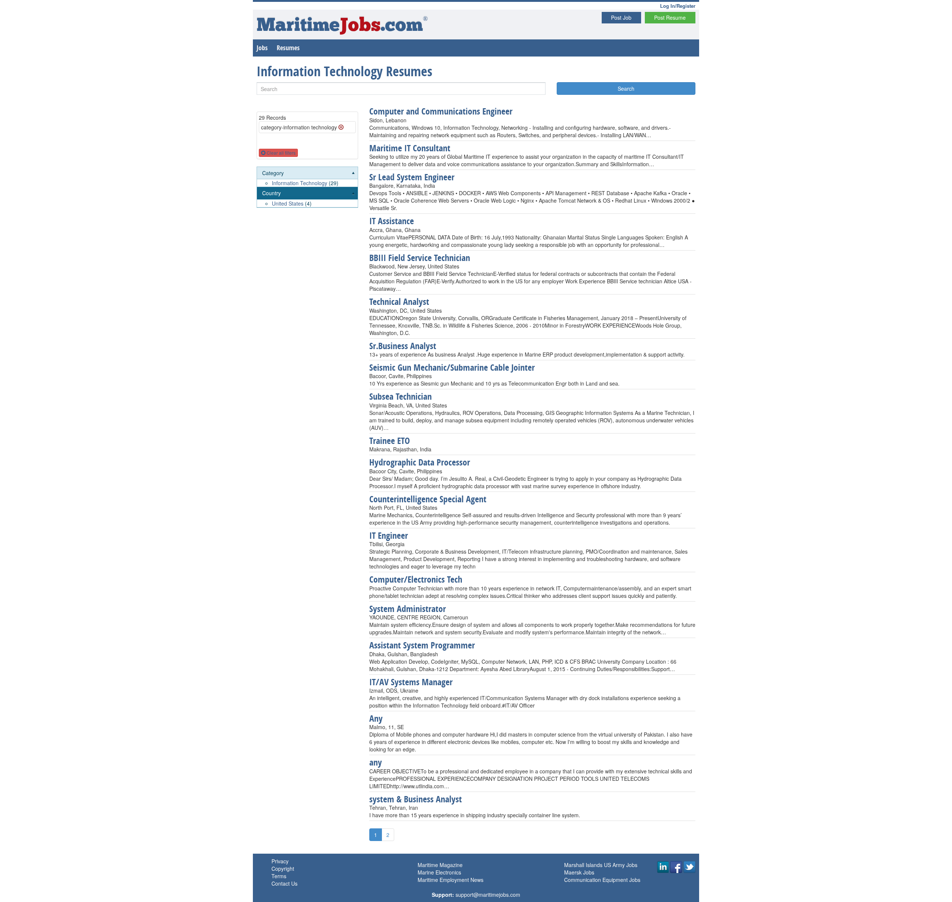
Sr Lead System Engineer (411, 177)
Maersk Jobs (579, 872)
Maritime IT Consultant (409, 148)
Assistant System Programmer (422, 645)
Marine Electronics (439, 872)
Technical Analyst (399, 301)
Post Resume (670, 17)
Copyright (282, 868)
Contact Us (284, 883)
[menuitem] (307, 177)
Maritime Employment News (450, 879)
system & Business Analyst (415, 799)
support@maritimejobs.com (488, 894)
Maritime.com (342, 26)
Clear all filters (281, 152)
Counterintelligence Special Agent (427, 499)
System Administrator (407, 609)
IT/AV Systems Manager (411, 682)
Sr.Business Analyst (402, 346)
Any (376, 718)
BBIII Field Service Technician (419, 258)
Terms (278, 876)
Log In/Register (677, 5)
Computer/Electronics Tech (415, 579)
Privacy (280, 861)
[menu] (307, 187)
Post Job (621, 17)
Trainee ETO (389, 441)
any (375, 762)
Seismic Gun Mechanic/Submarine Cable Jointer (452, 367)
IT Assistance (391, 221)
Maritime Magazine (440, 865)
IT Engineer (388, 535)
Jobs (262, 47)
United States (287, 203)
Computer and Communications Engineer (440, 111)
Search (626, 88)
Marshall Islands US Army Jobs (600, 865)
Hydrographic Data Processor (419, 462)
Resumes (288, 47)
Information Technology (299, 183)
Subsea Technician (400, 396)
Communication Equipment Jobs (602, 879)
